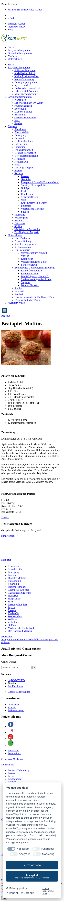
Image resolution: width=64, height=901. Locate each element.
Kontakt (18, 294)
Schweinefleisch (29, 197)
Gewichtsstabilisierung (26, 155)
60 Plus (18, 226)
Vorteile (25, 255)
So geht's (25, 282)
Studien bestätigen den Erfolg (36, 279)
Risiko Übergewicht (31, 270)
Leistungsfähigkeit (23, 167)
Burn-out (19, 138)
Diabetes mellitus (23, 111)
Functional (47, 848)
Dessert (25, 176)
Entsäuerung (20, 144)
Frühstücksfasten (23, 105)
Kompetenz (27, 258)
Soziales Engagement (25, 244)
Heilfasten (19, 158)
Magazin (12, 56)
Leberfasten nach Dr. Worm (28, 102)
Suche (11, 47)
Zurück (5, 517)
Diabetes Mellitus (23, 141)
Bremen (12, 781)
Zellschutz (19, 223)
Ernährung (19, 114)
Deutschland (7, 764)
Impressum (13, 750)
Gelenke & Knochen (25, 117)
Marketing (48, 854)
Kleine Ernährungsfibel (26, 76)
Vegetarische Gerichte (32, 208)
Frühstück (26, 205)
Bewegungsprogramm (25, 82)
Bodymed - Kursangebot (27, 88)
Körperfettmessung (24, 79)
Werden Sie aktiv (30, 285)
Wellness (19, 220)
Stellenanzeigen (22, 247)
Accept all (32, 876)
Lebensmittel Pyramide (26, 91)
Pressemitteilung (22, 241)
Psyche (18, 123)
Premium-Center (16, 23)
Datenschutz (14, 753)
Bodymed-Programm (19, 50)
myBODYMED (16, 26)
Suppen (25, 211)
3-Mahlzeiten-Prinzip (25, 73)
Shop (10, 29)
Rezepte (18, 173)
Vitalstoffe (19, 214)
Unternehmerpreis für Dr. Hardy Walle (34, 297)
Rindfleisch (27, 194)
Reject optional (32, 865)
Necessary (23, 848)
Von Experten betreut (25, 94)
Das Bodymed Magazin (26, 232)
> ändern (12, 18)
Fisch (24, 191)
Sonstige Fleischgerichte (33, 185)
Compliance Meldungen (12, 759)
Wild (23, 200)
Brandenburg (14, 779)
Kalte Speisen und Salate (34, 202)
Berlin (11, 776)
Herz (17, 120)
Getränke (26, 179)
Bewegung (20, 108)
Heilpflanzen (21, 161)
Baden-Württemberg (18, 770)
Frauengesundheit (23, 149)
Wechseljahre (21, 217)
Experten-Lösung (30, 273)
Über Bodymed (22, 238)
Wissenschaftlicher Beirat (34, 261)
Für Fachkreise (22, 250)
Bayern (11, 773)
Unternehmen (15, 59)
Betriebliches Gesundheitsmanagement (34, 267)
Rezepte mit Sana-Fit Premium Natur (40, 182)
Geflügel (25, 188)
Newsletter (20, 291)
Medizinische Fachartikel (27, 229)
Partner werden (29, 264)
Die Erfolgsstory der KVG (35, 276)
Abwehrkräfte (21, 132)
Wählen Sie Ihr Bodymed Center (25, 9)
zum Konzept (8, 535)
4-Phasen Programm (24, 70)
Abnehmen (20, 99)
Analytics (24, 854)
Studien (18, 288)
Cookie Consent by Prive (48, 891)
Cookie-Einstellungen (19, 691)
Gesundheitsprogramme (20, 53)
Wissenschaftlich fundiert (34, 252)
